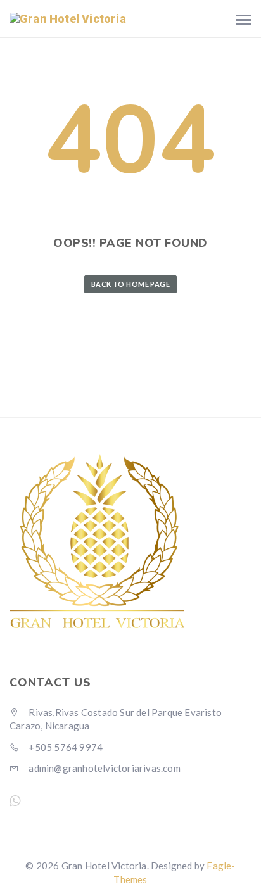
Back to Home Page (130, 284)
